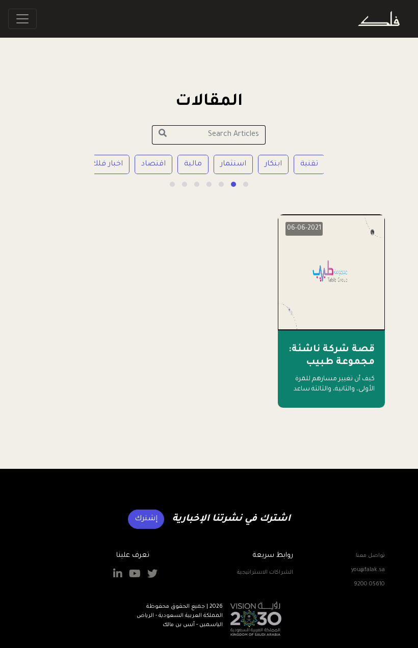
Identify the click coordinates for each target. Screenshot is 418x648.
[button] (246, 184)
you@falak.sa (368, 570)
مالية (193, 164)
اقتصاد (153, 164)
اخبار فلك (107, 164)
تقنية (309, 164)
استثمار (233, 164)
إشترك (146, 519)
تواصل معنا (370, 556)
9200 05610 (369, 584)
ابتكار (273, 164)
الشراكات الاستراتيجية (265, 573)
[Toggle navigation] (22, 19)
